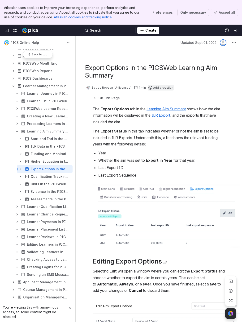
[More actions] (69, 42)
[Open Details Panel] (230, 291)
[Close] (70, 308)
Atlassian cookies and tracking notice (83, 17)
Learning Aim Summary (166, 109)
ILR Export (160, 115)
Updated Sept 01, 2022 (198, 43)
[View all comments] (230, 281)
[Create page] (230, 300)
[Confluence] (30, 30)
